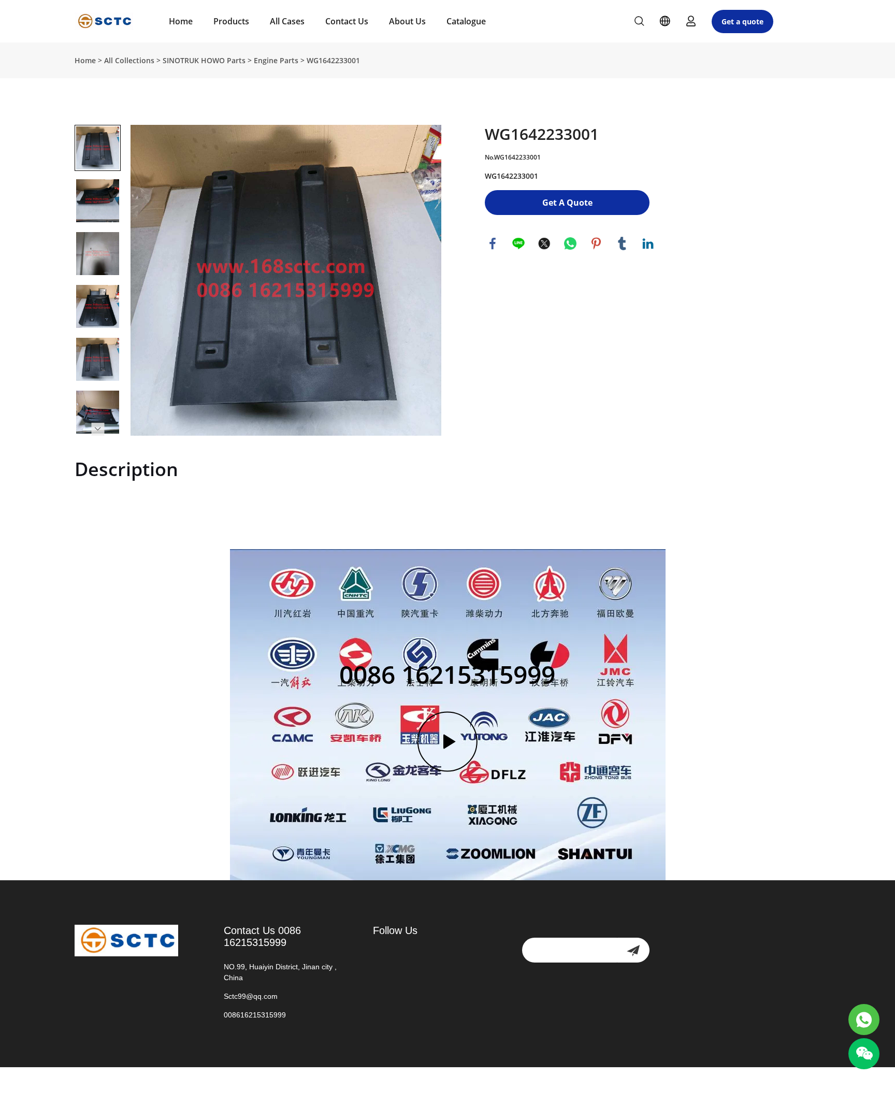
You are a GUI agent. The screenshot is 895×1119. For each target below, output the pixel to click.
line (518, 243)
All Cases (287, 21)
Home (181, 21)
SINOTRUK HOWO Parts (204, 60)
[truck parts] (863, 1019)
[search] (639, 22)
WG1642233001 (333, 60)
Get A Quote (567, 202)
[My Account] (691, 21)
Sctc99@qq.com (251, 996)
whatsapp (570, 243)
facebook (492, 243)
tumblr (622, 243)
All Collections (129, 60)
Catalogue (466, 21)
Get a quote (742, 21)
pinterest (596, 243)
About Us (407, 21)
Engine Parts (276, 60)
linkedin (648, 243)
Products (231, 21)
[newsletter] (633, 950)
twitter (544, 243)
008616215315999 (255, 1015)
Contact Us (346, 21)
